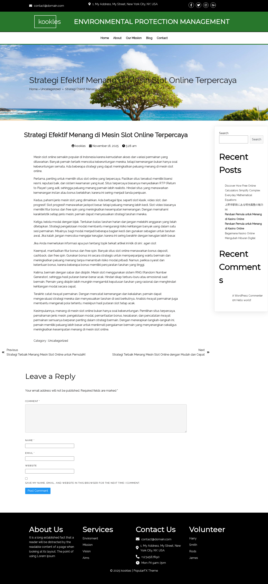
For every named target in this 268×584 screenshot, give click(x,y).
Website (31, 465)
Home (33, 89)
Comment (32, 401)
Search (223, 133)
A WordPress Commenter (247, 295)
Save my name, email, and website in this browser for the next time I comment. (82, 483)
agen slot (149, 243)
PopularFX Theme (145, 570)
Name (29, 440)
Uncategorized (51, 89)
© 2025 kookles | (121, 570)
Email (30, 453)
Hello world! (243, 300)
